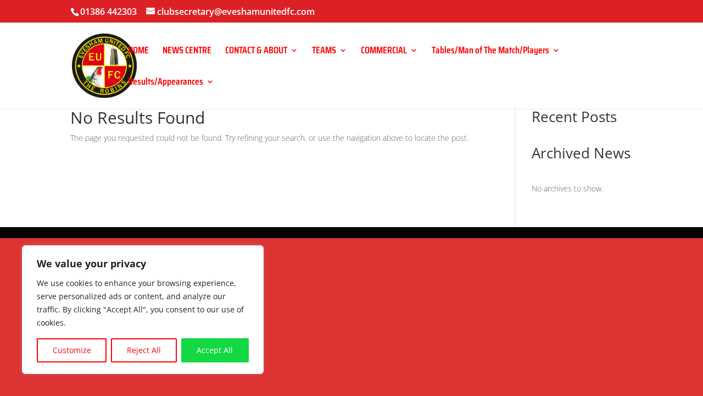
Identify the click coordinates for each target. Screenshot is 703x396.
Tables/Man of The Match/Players (490, 52)
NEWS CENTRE (187, 52)
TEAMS (324, 52)
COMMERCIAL (384, 52)
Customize (72, 350)
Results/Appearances (165, 83)
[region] (143, 309)
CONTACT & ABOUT (256, 52)
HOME (138, 52)
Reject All (144, 350)
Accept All (215, 350)
